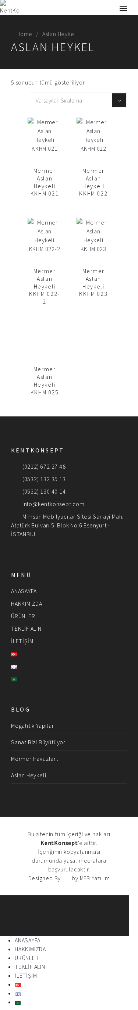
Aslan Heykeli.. (30, 775)
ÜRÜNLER (23, 616)
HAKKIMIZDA (26, 603)
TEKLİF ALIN (26, 628)
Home (24, 33)
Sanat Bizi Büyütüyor (38, 742)
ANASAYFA (23, 591)
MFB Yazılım (95, 878)
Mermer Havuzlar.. (35, 758)
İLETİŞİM (22, 641)
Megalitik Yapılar (32, 725)
